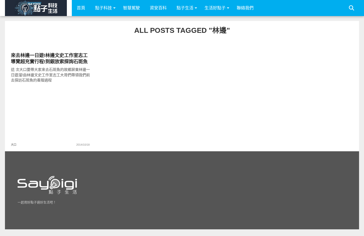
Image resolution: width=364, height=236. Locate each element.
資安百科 (158, 8)
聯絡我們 (245, 8)
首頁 (81, 8)
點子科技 (103, 8)
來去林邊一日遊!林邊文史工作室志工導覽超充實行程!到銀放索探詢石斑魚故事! (49, 58)
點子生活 (185, 8)
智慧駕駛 (131, 8)
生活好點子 (215, 8)
